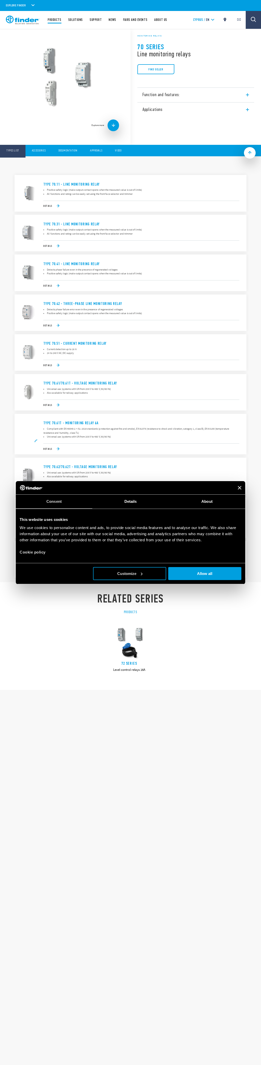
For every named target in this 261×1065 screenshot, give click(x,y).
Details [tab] (130, 501)
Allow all (204, 573)
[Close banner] (239, 488)
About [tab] (207, 501)
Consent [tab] (54, 501)
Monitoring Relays (149, 35)
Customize (126, 573)
